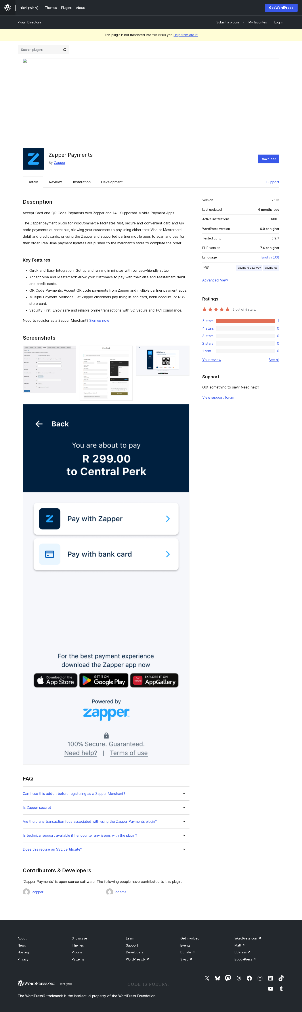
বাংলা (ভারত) (66, 984)
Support (272, 182)
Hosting (23, 952)
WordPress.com (248, 938)
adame (120, 892)
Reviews (56, 182)
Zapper (59, 162)
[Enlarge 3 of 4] (183, 351)
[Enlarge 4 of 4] (183, 410)
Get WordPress (281, 8)
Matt (240, 945)
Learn (130, 938)
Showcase (79, 938)
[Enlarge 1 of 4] (70, 351)
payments (270, 267)
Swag (186, 959)
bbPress (242, 952)
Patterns (78, 959)
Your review (211, 360)
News (22, 945)
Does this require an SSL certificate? (52, 849)
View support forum (218, 397)
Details (32, 182)
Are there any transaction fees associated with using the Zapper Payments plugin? (90, 821)
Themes (78, 945)
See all (274, 360)
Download (268, 159)
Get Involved (189, 938)
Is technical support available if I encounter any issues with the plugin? (80, 835)
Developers (134, 952)
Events (185, 945)
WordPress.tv (137, 959)
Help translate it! (186, 35)
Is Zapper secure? (37, 807)
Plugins (77, 952)
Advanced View (215, 280)
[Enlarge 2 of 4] (126, 351)
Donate (187, 952)
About (22, 938)
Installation (82, 182)
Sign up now (99, 320)
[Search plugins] (64, 49)
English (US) (270, 257)
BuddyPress (245, 959)
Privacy (23, 959)
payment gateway (249, 267)
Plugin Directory (29, 22)
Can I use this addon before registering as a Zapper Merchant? (74, 794)
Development (112, 182)
